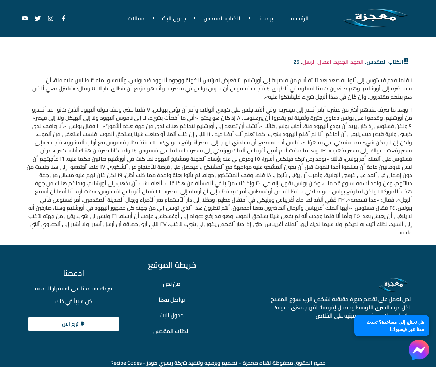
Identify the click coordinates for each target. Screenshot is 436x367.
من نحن (171, 284)
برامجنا (265, 18)
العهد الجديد (349, 62)
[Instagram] (51, 18)
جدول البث (174, 18)
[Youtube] (25, 18)
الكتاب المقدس (222, 18)
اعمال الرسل (316, 62)
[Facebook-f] (64, 18)
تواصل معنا (172, 299)
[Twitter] (38, 18)
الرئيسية (300, 18)
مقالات (136, 18)
